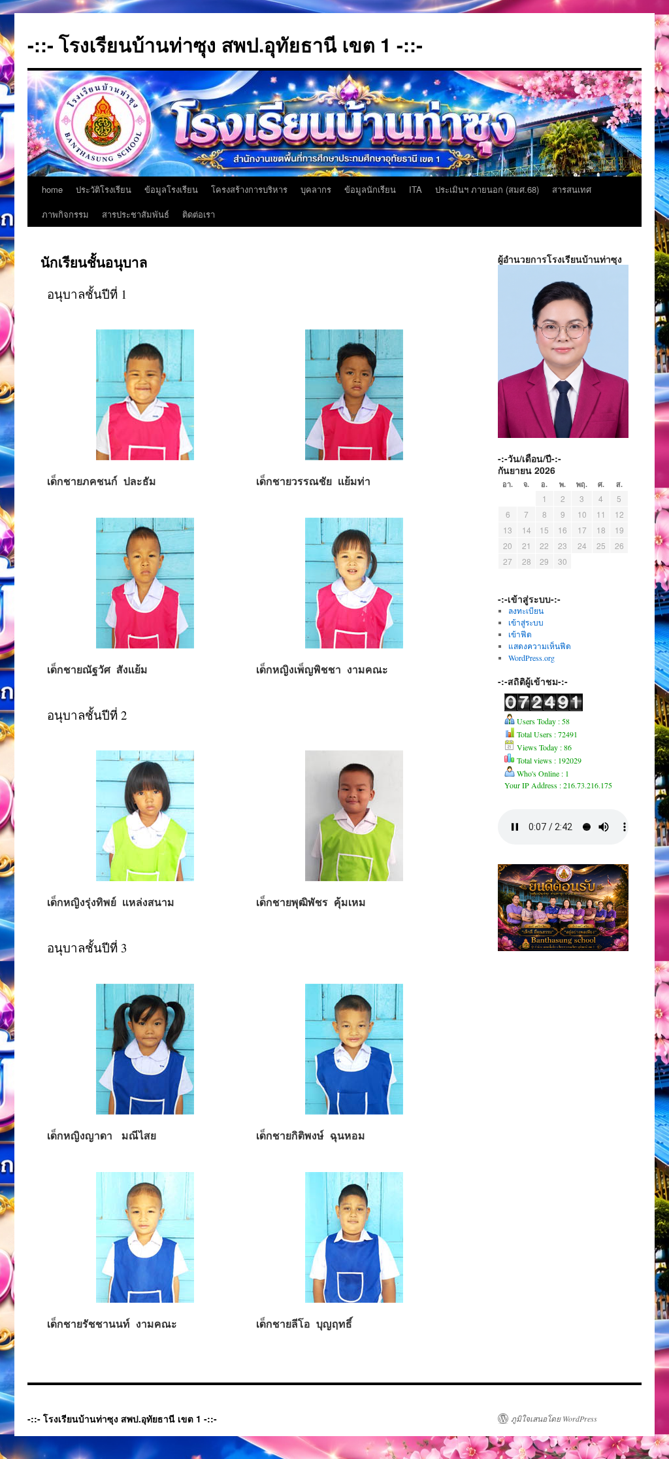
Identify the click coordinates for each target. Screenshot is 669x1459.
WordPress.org (531, 657)
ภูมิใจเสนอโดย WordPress (554, 1418)
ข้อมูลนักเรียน (370, 189)
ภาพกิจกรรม (65, 214)
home (52, 189)
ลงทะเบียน (526, 610)
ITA (415, 189)
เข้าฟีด (520, 634)
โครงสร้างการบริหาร (249, 189)
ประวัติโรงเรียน (103, 189)
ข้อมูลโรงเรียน (171, 189)
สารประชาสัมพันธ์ (135, 214)
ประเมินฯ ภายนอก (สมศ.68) (487, 189)
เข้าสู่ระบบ (526, 622)
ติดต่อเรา (198, 214)
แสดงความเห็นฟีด (539, 646)
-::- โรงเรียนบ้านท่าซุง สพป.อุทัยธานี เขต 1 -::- (225, 44)
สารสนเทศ (571, 189)
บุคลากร (316, 189)
